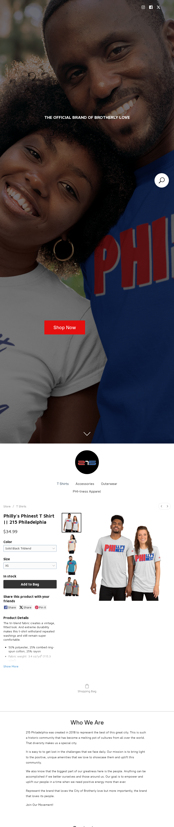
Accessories (85, 484)
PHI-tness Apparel (87, 491)
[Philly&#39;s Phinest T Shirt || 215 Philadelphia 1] (71, 544)
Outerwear (109, 484)
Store (7, 506)
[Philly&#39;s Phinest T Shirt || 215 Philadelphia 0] (71, 522)
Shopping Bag (87, 691)
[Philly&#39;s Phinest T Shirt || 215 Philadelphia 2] (71, 565)
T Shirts (63, 484)
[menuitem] (161, 506)
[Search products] (162, 180)
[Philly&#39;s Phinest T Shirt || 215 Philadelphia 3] (71, 586)
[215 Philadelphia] (87, 462)
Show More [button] (10, 666)
